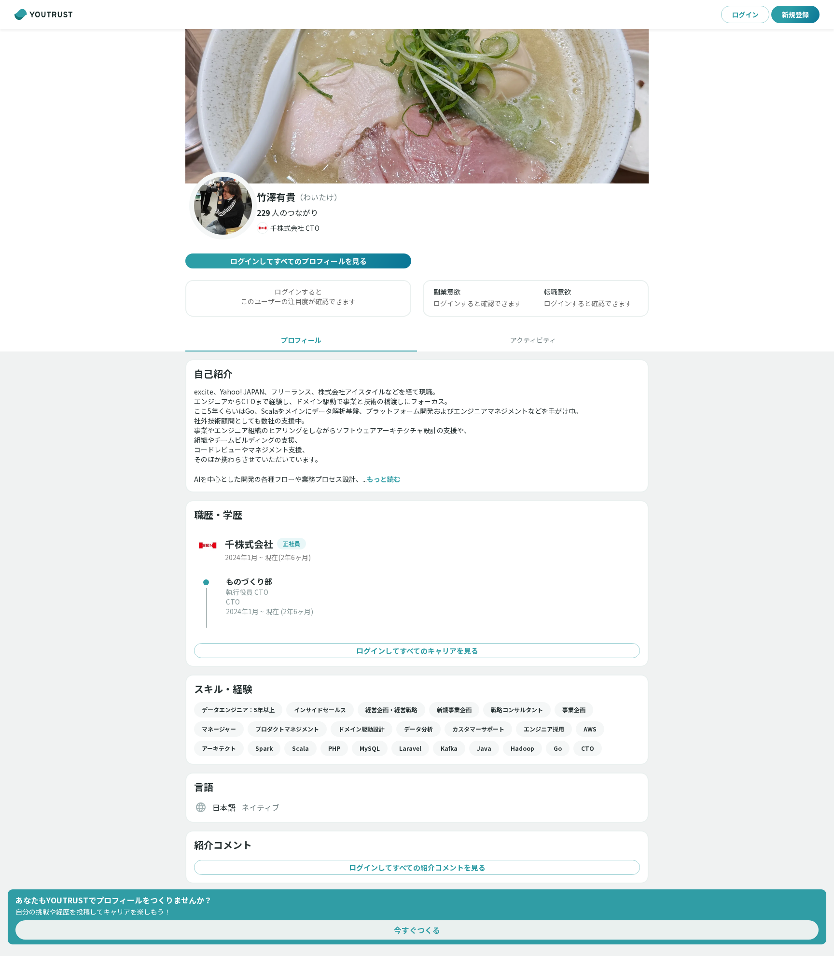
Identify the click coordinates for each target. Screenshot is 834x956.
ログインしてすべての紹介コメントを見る (417, 867)
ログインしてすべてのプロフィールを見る (298, 261)
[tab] (301, 339)
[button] (417, 106)
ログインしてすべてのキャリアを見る (417, 651)
